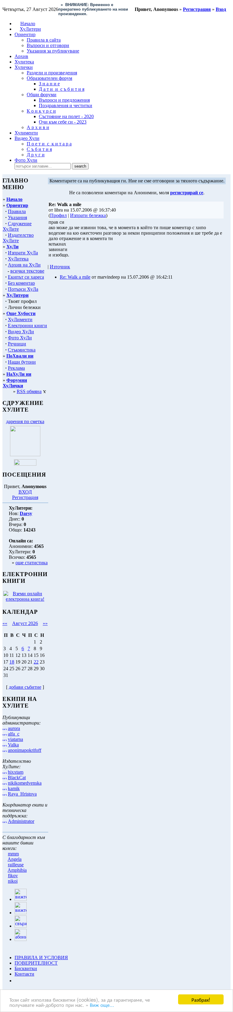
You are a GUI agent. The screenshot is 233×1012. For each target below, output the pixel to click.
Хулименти (26, 132)
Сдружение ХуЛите (17, 226)
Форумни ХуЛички (15, 383)
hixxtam (15, 772)
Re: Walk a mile (75, 277)
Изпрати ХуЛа (23, 252)
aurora (14, 728)
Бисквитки (26, 968)
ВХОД (25, 491)
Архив (21, 56)
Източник (60, 266)
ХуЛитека (18, 258)
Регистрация (25, 497)
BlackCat (17, 777)
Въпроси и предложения (64, 100)
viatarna (15, 739)
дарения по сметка (25, 421)
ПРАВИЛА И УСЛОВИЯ (41, 957)
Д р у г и (36, 154)
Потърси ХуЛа (23, 289)
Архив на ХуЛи (24, 264)
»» (45, 623)
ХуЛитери (30, 29)
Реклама (16, 368)
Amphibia (17, 870)
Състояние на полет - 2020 (66, 116)
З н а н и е (49, 83)
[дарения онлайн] (25, 464)
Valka (13, 744)
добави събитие (25, 687)
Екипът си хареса (26, 277)
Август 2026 (25, 623)
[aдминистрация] (17, 980)
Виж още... (102, 1004)
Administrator (21, 821)
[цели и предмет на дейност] (25, 454)
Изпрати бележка (88, 215)
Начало (27, 23)
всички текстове (27, 270)
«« (4, 623)
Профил (58, 215)
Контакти (24, 973)
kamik (14, 788)
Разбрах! (200, 999)
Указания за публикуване (53, 50)
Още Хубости (20, 313)
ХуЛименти (20, 319)
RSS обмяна (29, 391)
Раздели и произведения (52, 72)
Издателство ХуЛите (18, 238)
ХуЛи (12, 246)
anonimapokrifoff (24, 750)
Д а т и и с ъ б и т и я (61, 89)
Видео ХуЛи (21, 331)
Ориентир (17, 205)
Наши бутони (22, 362)
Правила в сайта (44, 39)
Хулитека (24, 61)
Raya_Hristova (22, 793)
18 (11, 661)
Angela (15, 859)
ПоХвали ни (19, 355)
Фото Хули (26, 160)
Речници (17, 343)
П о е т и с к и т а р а (49, 143)
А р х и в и (38, 127)
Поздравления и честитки (65, 105)
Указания (17, 217)
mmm (13, 853)
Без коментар (21, 283)
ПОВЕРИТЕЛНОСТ (36, 963)
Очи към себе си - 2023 (62, 121)
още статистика (31, 562)
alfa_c (13, 733)
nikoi (13, 881)
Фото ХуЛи (20, 337)
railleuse (16, 864)
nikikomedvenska (25, 783)
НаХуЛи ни (18, 374)
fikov (13, 875)
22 (36, 661)
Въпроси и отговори (48, 45)
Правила (17, 211)
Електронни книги (27, 325)
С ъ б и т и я (39, 149)
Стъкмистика (21, 349)
